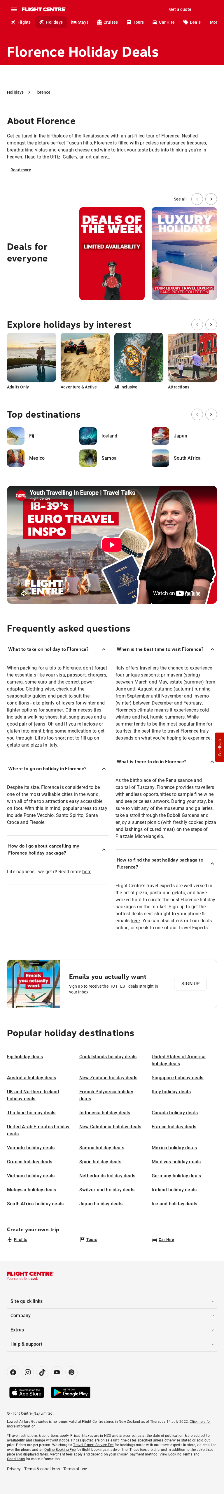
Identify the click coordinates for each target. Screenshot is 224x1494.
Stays (83, 22)
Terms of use (75, 1469)
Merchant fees (61, 1454)
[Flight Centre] (43, 9)
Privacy (14, 1469)
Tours (138, 22)
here (86, 871)
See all (180, 199)
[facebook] (13, 1372)
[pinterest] (71, 1372)
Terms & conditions (42, 1469)
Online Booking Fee (60, 1450)
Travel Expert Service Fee (93, 1445)
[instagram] (28, 1372)
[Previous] (197, 199)
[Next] (211, 199)
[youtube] (57, 1372)
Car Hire (167, 22)
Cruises (111, 22)
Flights (24, 22)
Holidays (54, 22)
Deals (195, 22)
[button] (219, 747)
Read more (20, 170)
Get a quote (180, 9)
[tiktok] (42, 1372)
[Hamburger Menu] (14, 9)
